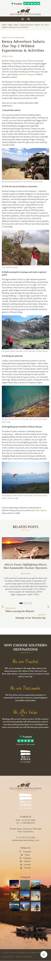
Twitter (27, 855)
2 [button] (25, 603)
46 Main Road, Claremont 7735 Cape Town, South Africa (26, 830)
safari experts (41, 510)
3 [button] (30, 603)
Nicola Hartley (19, 37)
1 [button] (21, 603)
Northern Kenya (26, 74)
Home (4, 24)
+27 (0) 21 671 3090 (26, 837)
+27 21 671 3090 (28, 820)
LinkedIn (27, 864)
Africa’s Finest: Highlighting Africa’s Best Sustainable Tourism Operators (25, 566)
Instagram (27, 858)
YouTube (27, 868)
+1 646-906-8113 (27, 823)
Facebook (27, 852)
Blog (10, 24)
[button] (43, 954)
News (16, 24)
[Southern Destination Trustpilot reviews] (16, 3)
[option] (25, 568)
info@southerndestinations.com (25, 840)
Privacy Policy (7, 956)
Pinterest (27, 861)
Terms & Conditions (23, 956)
